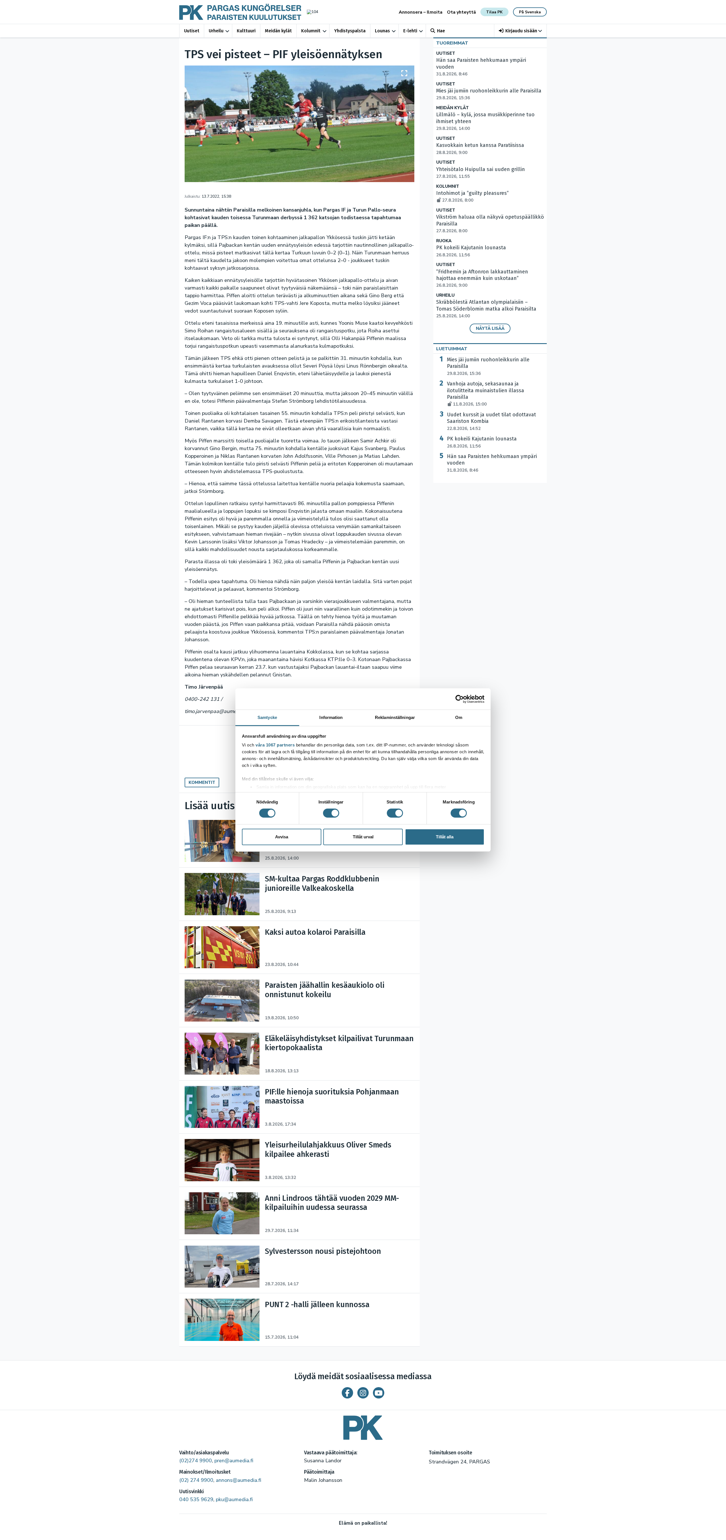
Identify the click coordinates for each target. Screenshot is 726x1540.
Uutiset (191, 30)
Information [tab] (331, 717)
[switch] (331, 813)
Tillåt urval (363, 836)
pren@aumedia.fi (233, 1460)
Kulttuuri (246, 30)
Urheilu (216, 30)
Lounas (382, 30)
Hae (441, 30)
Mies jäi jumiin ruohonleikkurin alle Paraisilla (488, 366)
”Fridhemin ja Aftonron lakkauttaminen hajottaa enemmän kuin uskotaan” (482, 278)
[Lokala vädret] (309, 11)
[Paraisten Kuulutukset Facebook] (347, 1392)
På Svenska (530, 12)
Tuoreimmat (452, 43)
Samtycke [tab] (267, 717)
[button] (520, 30)
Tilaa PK (494, 12)
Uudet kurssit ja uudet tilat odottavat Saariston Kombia (491, 421)
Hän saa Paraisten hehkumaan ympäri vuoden (492, 463)
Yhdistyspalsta (350, 30)
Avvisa (281, 836)
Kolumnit (310, 30)
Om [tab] (458, 717)
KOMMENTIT (202, 782)
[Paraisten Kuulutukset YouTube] (378, 1392)
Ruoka (443, 241)
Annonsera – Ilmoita (420, 12)
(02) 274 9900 (196, 1480)
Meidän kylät (278, 30)
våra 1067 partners (275, 744)
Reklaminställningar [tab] (395, 717)
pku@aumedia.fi (234, 1499)
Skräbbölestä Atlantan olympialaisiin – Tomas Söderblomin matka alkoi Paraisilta (486, 309)
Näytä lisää (490, 328)
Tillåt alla (444, 836)
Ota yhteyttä (461, 12)
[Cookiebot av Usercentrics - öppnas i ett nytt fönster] (459, 699)
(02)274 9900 (195, 1460)
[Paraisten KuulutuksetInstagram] (363, 1392)
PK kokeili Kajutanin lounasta (482, 442)
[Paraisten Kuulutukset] (363, 1425)
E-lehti (410, 30)
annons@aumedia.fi (238, 1480)
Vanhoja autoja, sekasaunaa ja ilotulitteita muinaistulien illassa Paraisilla (485, 394)
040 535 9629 (196, 1499)
